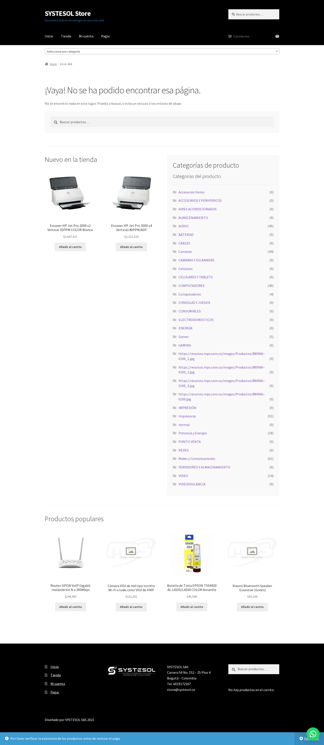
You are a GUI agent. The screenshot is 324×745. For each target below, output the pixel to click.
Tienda (66, 36)
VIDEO (183, 475)
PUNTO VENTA (190, 441)
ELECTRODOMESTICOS (196, 319)
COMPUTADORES (192, 285)
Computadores (190, 294)
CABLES (184, 243)
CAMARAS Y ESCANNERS (196, 260)
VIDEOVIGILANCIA (192, 484)
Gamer (184, 336)
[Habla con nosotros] (313, 734)
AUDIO (183, 226)
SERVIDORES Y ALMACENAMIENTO (204, 467)
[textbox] (162, 51)
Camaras (185, 251)
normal (184, 424)
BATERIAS (186, 234)
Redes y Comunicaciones (197, 458)
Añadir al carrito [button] (70, 247)
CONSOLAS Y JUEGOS (194, 302)
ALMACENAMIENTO (193, 217)
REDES (184, 450)
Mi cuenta (86, 36)
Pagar (105, 36)
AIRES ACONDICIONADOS (198, 209)
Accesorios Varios (192, 192)
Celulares (186, 268)
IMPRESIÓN (187, 408)
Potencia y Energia (193, 433)
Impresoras (187, 416)
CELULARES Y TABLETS (196, 277)
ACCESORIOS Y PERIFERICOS (200, 200)
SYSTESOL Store (68, 13)
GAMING (185, 345)
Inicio (49, 36)
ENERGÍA (185, 328)
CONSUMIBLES (190, 311)
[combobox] (162, 51)
